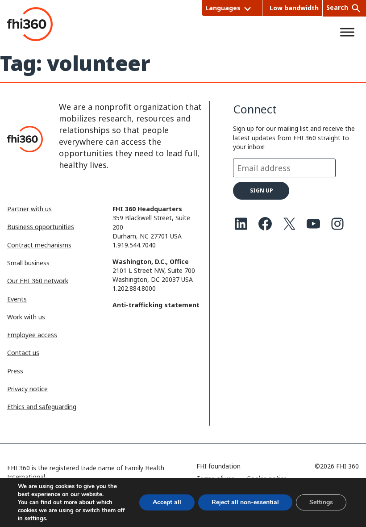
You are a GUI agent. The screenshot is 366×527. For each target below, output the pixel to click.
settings (35, 518)
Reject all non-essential (245, 502)
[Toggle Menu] (347, 32)
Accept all (167, 502)
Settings (321, 502)
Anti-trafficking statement (156, 305)
